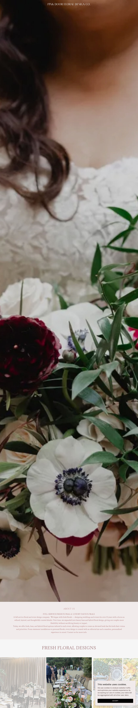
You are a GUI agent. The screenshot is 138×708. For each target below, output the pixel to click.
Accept (115, 701)
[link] (69, 5)
